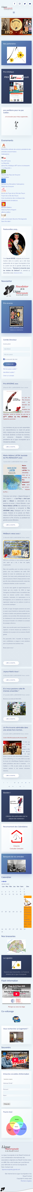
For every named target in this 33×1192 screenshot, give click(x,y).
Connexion (9, 364)
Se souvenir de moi (11, 359)
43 (9, 786)
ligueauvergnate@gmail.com (11, 1169)
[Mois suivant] (6, 881)
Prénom (6, 1089)
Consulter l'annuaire (16, 849)
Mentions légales (26, 1181)
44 (12, 786)
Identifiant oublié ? (9, 372)
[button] (14, 12)
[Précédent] (3, 782)
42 (29, 782)
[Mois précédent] (3, 881)
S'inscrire (16, 846)
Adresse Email (8, 1083)
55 (20, 786)
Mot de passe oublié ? (10, 369)
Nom (5, 1095)
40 (22, 782)
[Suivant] (23, 786)
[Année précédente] (2, 881)
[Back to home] (7, 8)
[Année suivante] (4, 881)
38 (14, 782)
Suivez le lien (18, 273)
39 (18, 782)
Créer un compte (8, 375)
